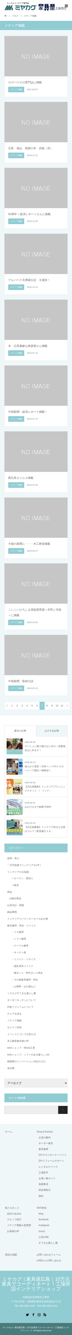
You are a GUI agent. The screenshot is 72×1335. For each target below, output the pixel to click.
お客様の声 (13, 1231)
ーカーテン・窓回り (21, 878)
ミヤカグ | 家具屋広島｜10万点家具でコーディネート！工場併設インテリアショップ (36, 1283)
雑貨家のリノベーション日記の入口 (26, 1061)
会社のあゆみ (14, 1213)
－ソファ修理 (17, 938)
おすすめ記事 (52, 730)
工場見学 (43, 1172)
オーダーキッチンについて (21, 1000)
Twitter (27, 1314)
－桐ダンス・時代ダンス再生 (26, 973)
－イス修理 (16, 932)
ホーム (8, 1131)
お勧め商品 (15, 898)
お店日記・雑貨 (15, 905)
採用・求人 (13, 858)
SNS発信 (41, 1207)
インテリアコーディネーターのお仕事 (27, 918)
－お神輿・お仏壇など (22, 986)
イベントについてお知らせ (21, 1034)
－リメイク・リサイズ (22, 959)
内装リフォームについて (20, 1007)
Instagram (39, 1314)
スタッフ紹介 (14, 1219)
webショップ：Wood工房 (21, 1047)
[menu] (66, 6)
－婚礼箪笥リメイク (21, 966)
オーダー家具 (46, 1143)
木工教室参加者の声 (18, 1041)
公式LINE (44, 1237)
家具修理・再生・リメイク (21, 925)
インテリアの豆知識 (18, 872)
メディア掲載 (14, 1020)
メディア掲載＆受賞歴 (19, 1225)
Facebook (33, 1314)
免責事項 (43, 1184)
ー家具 (14, 885)
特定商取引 (45, 1190)
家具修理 (43, 1149)
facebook (44, 1219)
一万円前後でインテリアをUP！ (24, 865)
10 (57, 705)
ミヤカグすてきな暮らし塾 (21, 993)
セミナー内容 (14, 1027)
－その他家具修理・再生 (23, 979)
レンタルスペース (48, 1166)
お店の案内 (45, 1137)
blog (41, 1213)
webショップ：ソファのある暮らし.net (28, 1054)
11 (62, 705)
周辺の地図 (11, 1254)
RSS (45, 1314)
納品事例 (12, 912)
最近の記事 (20, 730)
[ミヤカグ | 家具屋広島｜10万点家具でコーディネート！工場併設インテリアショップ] (35, 6)
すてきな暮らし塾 (48, 1242)
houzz (42, 1231)
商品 (9, 892)
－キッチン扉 (17, 952)
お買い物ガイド (47, 1178)
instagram (44, 1225)
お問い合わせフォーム (49, 1254)
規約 (41, 1196)
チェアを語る (14, 1013)
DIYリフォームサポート (51, 1160)
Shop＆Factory (45, 1131)
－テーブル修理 (18, 945)
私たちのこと (12, 1207)
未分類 (10, 1068)
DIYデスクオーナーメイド (53, 1155)
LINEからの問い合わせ (49, 1260)
